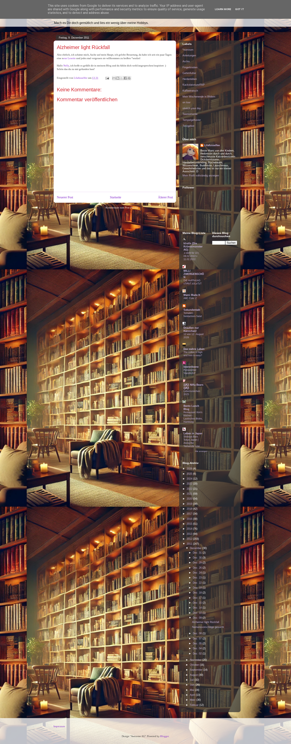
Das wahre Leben (194, 348)
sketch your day (192, 108)
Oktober (195, 664)
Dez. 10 (198, 612)
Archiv (186, 61)
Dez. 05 (198, 643)
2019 (190, 503)
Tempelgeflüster (192, 119)
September (196, 669)
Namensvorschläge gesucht (208, 627)
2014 (190, 528)
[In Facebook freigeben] (125, 78)
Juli (192, 679)
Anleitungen (189, 55)
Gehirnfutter (189, 73)
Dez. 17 (198, 597)
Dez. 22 (198, 582)
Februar (194, 704)
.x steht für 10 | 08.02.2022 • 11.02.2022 (191, 256)
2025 (190, 473)
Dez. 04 (198, 648)
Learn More (223, 9)
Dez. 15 (198, 602)
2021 (190, 493)
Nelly (66, 65)
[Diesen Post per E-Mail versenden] (114, 78)
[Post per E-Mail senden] (107, 77)
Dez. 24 (198, 572)
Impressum (59, 726)
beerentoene (191, 366)
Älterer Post (165, 197)
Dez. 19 (198, 587)
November (196, 659)
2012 (190, 538)
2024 (190, 478)
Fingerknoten (190, 67)
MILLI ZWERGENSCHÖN (194, 274)
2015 (190, 523)
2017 (190, 513)
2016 (190, 518)
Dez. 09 (198, 617)
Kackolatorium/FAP (194, 84)
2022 (190, 488)
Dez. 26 (198, 567)
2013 (190, 533)
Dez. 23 (198, 577)
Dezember (196, 548)
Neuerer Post (65, 197)
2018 (190, 508)
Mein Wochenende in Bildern (199, 96)
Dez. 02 (198, 653)
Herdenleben (190, 79)
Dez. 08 (198, 633)
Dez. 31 (198, 552)
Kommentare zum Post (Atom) (122, 207)
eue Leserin (69, 58)
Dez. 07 (198, 638)
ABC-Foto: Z (190, 298)
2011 (190, 543)
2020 (190, 498)
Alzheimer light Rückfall (205, 622)
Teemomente (190, 114)
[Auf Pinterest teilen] (129, 78)
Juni (192, 684)
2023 (190, 483)
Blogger (164, 736)
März (193, 699)
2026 (190, 468)
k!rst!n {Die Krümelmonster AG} (193, 246)
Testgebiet (188, 125)
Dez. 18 (198, 592)
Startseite (115, 197)
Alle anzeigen (201, 451)
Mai (192, 689)
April (193, 694)
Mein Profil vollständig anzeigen (201, 175)
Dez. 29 (198, 562)
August (194, 674)
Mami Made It (192, 294)
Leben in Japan (193, 433)
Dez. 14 (198, 607)
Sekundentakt (192, 309)
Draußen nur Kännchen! (191, 329)
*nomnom (188, 49)
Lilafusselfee (212, 145)
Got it (239, 9)
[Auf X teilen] (122, 78)
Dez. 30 (198, 557)
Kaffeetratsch (190, 90)
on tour (186, 102)
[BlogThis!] (118, 78)
